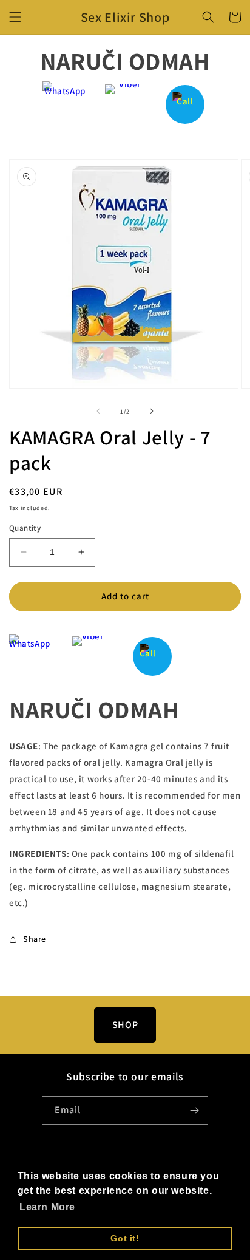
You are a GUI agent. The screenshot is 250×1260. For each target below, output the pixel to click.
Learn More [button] (47, 1207)
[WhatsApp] (65, 104)
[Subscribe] (194, 1110)
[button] (15, 17)
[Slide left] (98, 411)
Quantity (25, 528)
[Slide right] (151, 411)
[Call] (185, 104)
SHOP (125, 1024)
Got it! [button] (124, 1238)
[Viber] (125, 104)
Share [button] (34, 938)
